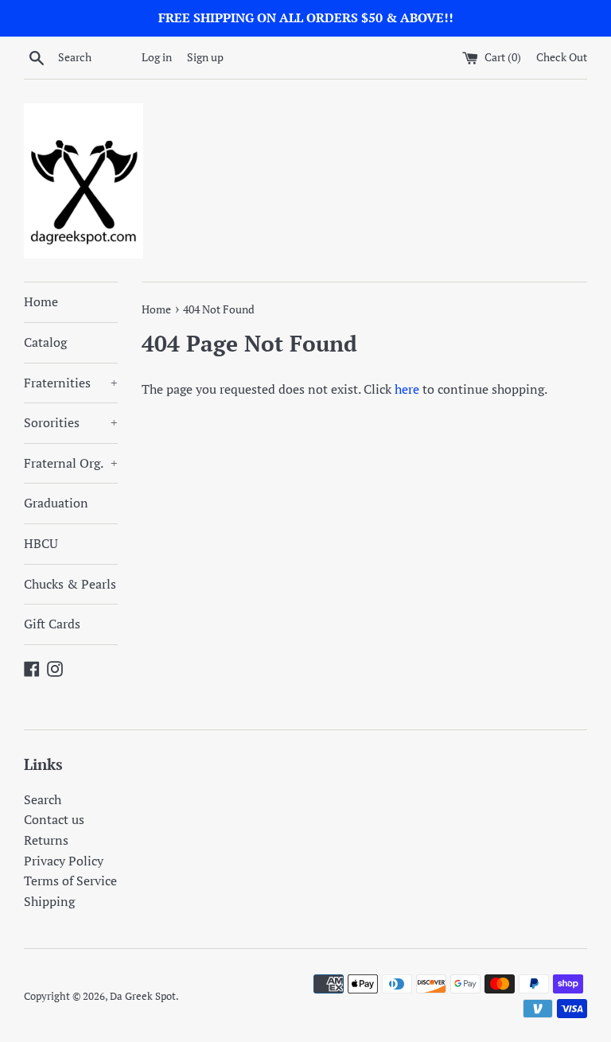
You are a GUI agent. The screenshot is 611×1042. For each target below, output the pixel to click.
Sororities (71, 422)
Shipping (49, 901)
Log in (157, 56)
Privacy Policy (63, 860)
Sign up (205, 56)
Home (41, 301)
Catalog (45, 342)
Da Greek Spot (143, 996)
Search (42, 799)
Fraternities (71, 382)
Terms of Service (70, 880)
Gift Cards (52, 623)
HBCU (41, 543)
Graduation (56, 502)
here (407, 389)
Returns (46, 840)
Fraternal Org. (71, 463)
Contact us (54, 819)
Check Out (561, 56)
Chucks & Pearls (70, 584)
